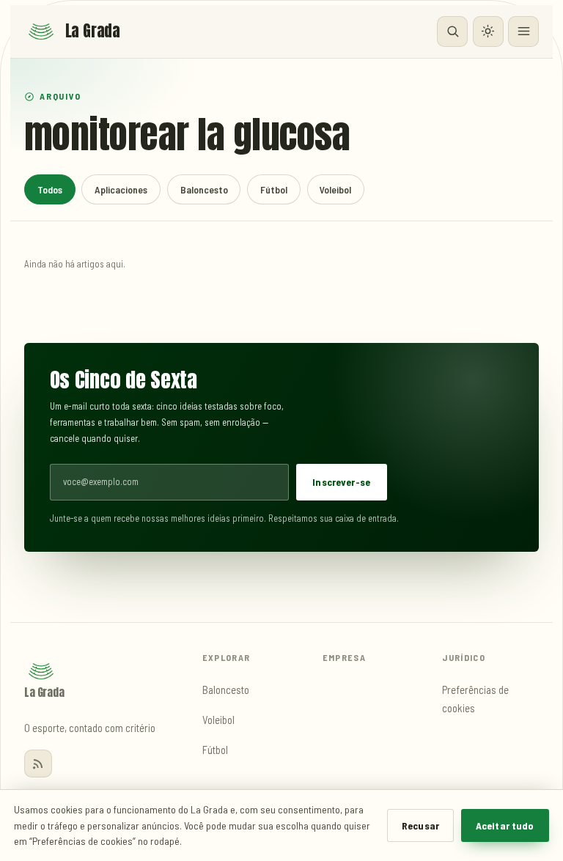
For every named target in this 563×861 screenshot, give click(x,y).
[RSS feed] (38, 763)
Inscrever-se (341, 482)
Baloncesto (204, 189)
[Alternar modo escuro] (488, 31)
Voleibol (335, 189)
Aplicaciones (121, 189)
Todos (49, 189)
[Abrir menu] (523, 31)
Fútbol (273, 189)
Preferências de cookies (475, 698)
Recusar (420, 825)
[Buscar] (452, 31)
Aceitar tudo (505, 825)
